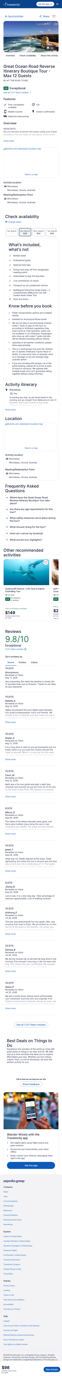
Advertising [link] (8, 1224)
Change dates (13, 222)
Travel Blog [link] (8, 1274)
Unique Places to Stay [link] (12, 1269)
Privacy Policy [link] (9, 1286)
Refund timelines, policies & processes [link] (18, 1335)
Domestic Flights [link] (10, 1250)
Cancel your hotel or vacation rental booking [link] (21, 1326)
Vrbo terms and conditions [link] (13, 1300)
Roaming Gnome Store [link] (12, 1220)
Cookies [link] (6, 1290)
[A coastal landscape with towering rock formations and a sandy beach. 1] (31, 36)
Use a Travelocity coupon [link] (13, 1340)
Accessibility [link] (8, 1304)
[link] (14, 16)
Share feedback (31, 1084)
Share (46, 16)
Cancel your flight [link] (10, 1330)
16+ (52, 48)
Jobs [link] (5, 1196)
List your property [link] (10, 1201)
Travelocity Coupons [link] (11, 1264)
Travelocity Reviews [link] (11, 1260)
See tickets (52, 1369)
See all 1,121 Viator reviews (16, 92)
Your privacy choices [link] (11, 1309)
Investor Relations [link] (10, 1215)
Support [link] (6, 1321)
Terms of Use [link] (8, 1295)
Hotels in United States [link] (12, 1236)
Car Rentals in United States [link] (14, 1255)
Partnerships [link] (8, 1206)
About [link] (5, 1192)
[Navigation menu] (57, 4)
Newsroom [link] (7, 1210)
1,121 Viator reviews (14, 649)
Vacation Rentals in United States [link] (16, 1241)
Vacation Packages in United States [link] (17, 1246)
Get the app (31, 1165)
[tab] (12, 232)
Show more (8, 141)
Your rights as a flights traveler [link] (15, 1344)
